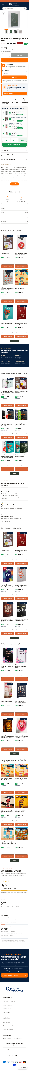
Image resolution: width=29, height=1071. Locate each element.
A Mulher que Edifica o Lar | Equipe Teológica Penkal (7, 322)
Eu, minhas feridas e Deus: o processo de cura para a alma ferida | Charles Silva (17, 131)
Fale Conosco (6, 1012)
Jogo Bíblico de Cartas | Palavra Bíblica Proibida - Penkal (6, 811)
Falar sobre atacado (8, 93)
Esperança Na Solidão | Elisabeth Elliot (16, 111)
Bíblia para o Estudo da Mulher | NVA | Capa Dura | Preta (7, 666)
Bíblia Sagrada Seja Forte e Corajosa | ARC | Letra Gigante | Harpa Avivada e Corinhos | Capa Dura (21, 736)
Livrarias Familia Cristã (10, 1068)
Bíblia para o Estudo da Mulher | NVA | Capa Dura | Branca (20, 666)
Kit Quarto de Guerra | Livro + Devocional (21, 392)
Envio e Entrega (7, 1008)
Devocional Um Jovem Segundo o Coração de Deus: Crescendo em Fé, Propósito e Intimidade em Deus (21, 585)
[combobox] (14, 8)
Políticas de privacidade (9, 1026)
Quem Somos (6, 1022)
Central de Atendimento (9, 1001)
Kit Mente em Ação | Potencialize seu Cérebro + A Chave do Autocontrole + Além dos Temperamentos (21, 424)
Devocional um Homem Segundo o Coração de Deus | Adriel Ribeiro (7, 621)
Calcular (14, 77)
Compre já (14, 60)
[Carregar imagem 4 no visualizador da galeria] (20, 31)
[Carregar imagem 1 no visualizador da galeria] (6, 31)
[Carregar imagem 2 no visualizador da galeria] (11, 31)
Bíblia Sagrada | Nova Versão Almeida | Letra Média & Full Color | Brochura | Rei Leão (7, 736)
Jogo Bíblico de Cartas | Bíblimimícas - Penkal (20, 810)
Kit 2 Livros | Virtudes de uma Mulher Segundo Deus (21, 455)
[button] (2, 4)
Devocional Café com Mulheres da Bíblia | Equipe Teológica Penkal (21, 323)
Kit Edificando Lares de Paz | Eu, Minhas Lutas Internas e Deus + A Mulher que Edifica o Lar (7, 456)
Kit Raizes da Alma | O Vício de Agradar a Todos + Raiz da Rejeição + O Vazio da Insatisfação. (7, 393)
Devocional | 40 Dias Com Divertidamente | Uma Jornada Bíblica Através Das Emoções (7, 585)
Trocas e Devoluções (8, 1005)
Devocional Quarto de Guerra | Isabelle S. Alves (18, 117)
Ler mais (14, 184)
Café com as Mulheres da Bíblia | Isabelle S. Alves (6, 700)
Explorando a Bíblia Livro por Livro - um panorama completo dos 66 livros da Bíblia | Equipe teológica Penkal (21, 701)
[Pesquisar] (24, 8)
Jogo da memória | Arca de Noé (21, 842)
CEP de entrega (5, 70)
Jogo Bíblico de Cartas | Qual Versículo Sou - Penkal (21, 779)
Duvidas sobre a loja (8, 1029)
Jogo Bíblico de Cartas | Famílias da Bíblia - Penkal (7, 842)
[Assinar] (24, 1049)
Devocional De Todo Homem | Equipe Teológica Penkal (21, 620)
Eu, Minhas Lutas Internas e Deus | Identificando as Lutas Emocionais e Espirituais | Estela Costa (16, 124)
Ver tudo (14, 340)
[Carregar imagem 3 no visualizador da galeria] (16, 31)
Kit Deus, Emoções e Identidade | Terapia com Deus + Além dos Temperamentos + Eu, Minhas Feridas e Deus (7, 424)
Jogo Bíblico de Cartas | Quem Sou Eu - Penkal (20, 287)
